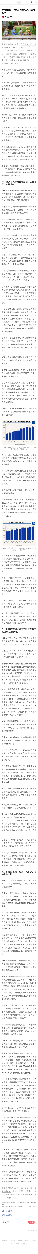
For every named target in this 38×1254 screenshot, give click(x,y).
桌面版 (27, 1240)
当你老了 (9, 1211)
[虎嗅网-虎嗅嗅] (31, 2)
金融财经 (9, 1215)
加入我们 (13, 1240)
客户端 (33, 1240)
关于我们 (5, 1240)
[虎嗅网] (19, 2)
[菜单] (2, 2)
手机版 (20, 1240)
